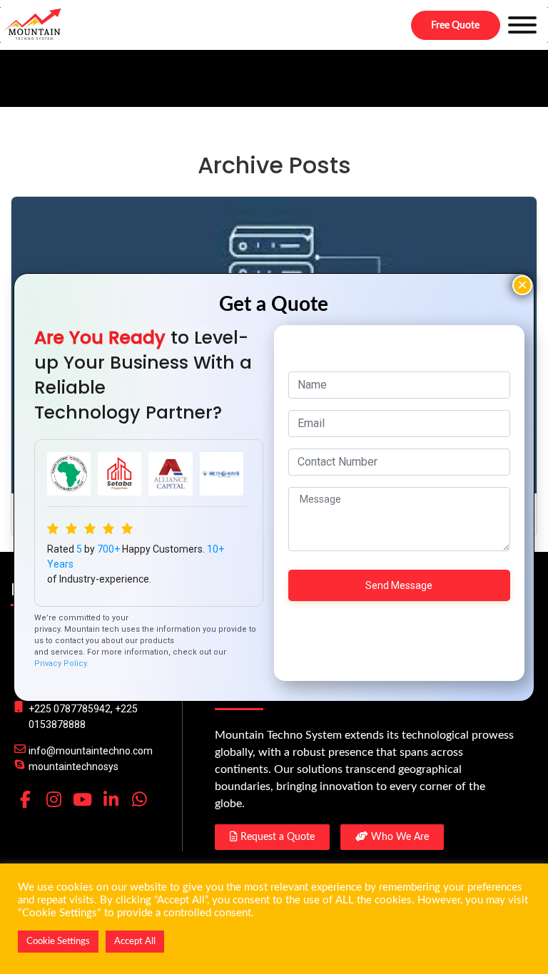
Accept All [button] (135, 941)
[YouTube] (82, 799)
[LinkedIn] (110, 799)
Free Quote (455, 26)
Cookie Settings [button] (58, 941)
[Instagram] (53, 799)
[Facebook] (25, 799)
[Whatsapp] (139, 799)
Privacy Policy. (61, 663)
